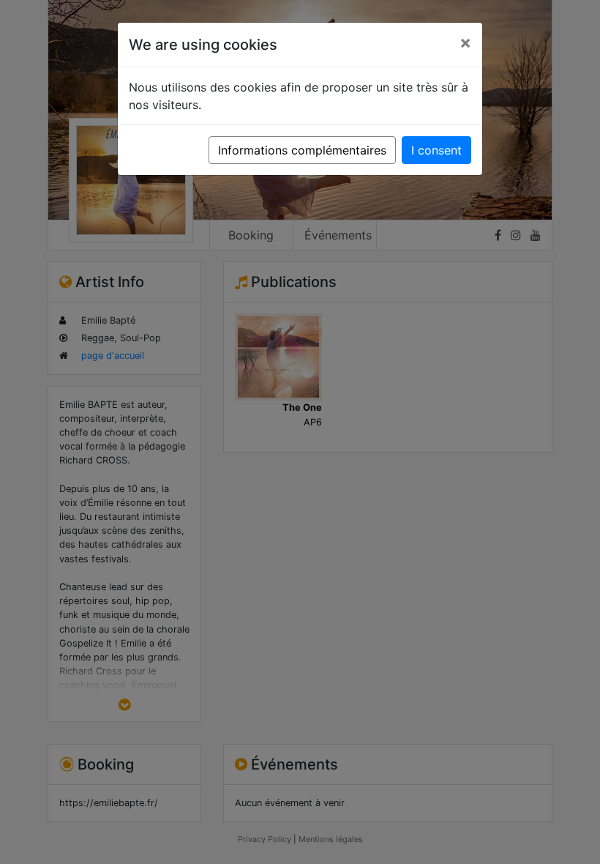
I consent (436, 150)
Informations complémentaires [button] (302, 150)
